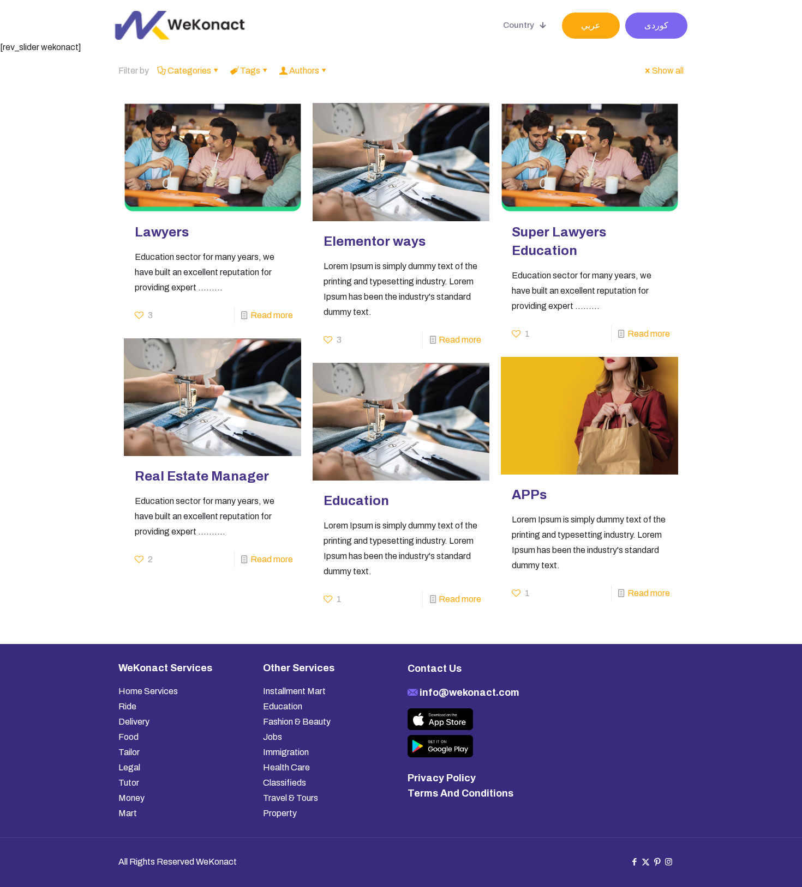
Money (131, 798)
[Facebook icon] (634, 862)
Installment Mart (294, 691)
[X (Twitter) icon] (646, 862)
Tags (250, 70)
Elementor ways (375, 241)
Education (356, 501)
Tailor (129, 752)
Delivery (133, 721)
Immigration (286, 752)
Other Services (298, 668)
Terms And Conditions (460, 793)
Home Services (148, 691)
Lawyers (162, 232)
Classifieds (284, 782)
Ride (127, 706)
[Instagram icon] (669, 862)
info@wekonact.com (468, 692)
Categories (189, 70)
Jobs (272, 737)
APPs (529, 495)
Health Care (286, 767)
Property (280, 813)
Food (128, 737)
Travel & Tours (290, 798)
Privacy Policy (442, 778)
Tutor (128, 782)
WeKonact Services (165, 668)
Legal (129, 767)
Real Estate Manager (202, 476)
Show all (668, 70)
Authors (304, 70)
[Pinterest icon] (657, 862)
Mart (127, 813)
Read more (271, 315)
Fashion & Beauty (297, 721)
